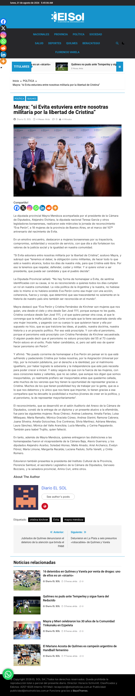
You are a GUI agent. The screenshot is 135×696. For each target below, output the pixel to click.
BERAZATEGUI (91, 43)
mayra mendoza (73, 519)
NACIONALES (41, 34)
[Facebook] (17, 208)
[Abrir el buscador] (117, 43)
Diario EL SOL (24, 119)
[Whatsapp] (36, 208)
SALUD (39, 43)
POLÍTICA (78, 34)
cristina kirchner (39, 519)
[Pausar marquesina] (119, 67)
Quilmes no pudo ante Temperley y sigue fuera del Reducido (98, 64)
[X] (23, 208)
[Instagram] (29, 208)
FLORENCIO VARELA (67, 52)
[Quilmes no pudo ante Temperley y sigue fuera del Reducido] (53, 66)
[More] (55, 208)
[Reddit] (49, 208)
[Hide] (1, 67)
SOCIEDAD (95, 34)
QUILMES (72, 43)
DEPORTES (54, 43)
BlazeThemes (80, 690)
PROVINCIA (61, 34)
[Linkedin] (42, 208)
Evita (56, 519)
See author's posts (58, 496)
